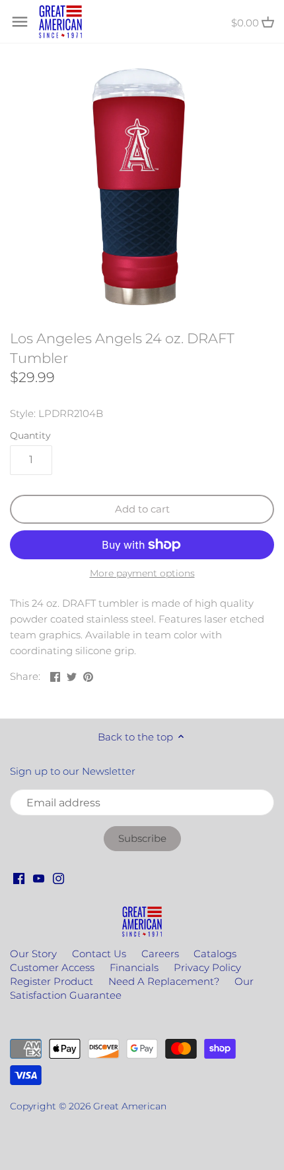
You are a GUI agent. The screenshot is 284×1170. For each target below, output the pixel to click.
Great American (129, 1106)
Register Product (51, 981)
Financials (134, 967)
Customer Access (52, 967)
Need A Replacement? (163, 981)
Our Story (33, 953)
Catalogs (215, 953)
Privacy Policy (207, 967)
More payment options (142, 573)
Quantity (30, 435)
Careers (160, 953)
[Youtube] (38, 877)
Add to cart (142, 509)
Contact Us (99, 953)
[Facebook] (18, 877)
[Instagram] (58, 877)
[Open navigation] (20, 22)
